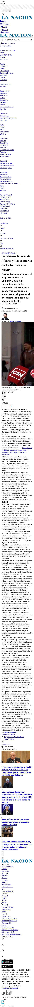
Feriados (3, 147)
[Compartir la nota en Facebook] (3, 403)
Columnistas (4, 116)
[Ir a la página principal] (17, 18)
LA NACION (6, 253)
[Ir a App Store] (7, 968)
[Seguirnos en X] (3, 945)
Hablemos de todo (6, 107)
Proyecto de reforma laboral (14, 737)
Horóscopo (4, 145)
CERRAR (2, 1)
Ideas (2, 188)
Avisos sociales (5, 179)
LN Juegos (3, 138)
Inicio (4, 21)
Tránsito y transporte (7, 50)
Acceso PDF (4, 172)
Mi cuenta (5, 33)
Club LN (5, 30)
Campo (2, 68)
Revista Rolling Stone (7, 204)
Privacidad (14, 988)
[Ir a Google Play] (7, 963)
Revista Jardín (5, 206)
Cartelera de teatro (7, 166)
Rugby (2, 127)
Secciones (5, 24)
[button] (17, 142)
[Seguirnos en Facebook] (3, 939)
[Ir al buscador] (3, 14)
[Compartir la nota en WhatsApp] (5, 397)
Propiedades (4, 71)
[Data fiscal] (3, 1004)
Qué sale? (3, 161)
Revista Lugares (5, 199)
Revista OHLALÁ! (6, 195)
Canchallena (4, 132)
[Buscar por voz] (31, 40)
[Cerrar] (32, 36)
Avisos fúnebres (5, 177)
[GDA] (7, 995)
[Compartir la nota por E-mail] (7, 403)
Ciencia (2, 105)
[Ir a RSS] (3, 957)
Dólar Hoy (3, 66)
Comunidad (4, 100)
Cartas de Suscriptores (8, 118)
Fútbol (2, 125)
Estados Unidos (5, 84)
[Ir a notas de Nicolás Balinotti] (17, 316)
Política (13, 253)
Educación (3, 96)
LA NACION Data (6, 55)
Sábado (2, 186)
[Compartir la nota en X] (5, 403)
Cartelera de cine (6, 163)
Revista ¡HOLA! (5, 197)
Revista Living (5, 202)
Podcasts (3, 152)
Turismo (3, 141)
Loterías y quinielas (7, 150)
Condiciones (6, 988)
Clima (2, 53)
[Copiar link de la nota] (3, 400)
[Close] (3, 852)
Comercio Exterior (6, 73)
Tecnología (4, 143)
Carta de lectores (6, 181)
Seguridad (3, 93)
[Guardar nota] (3, 394)
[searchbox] (16, 40)
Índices (2, 77)
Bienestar (3, 102)
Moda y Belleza (5, 154)
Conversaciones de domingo (10, 184)
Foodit (4, 27)
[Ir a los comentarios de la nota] (5, 394)
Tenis (2, 129)
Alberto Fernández (8, 735)
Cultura (2, 98)
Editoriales (4, 114)
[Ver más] (3, 741)
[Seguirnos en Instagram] (3, 951)
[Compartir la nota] (3, 397)
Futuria (2, 64)
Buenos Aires (4, 91)
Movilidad (3, 75)
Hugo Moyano (9, 739)
